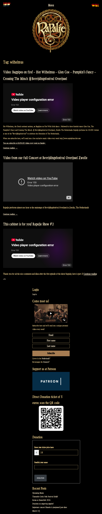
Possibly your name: (41, 462)
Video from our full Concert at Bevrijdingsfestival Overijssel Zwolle (45, 158)
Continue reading (10, 148)
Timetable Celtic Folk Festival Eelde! (45, 496)
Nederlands (45, 358)
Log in (34, 294)
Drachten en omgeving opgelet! (42, 504)
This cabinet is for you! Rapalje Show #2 (28, 224)
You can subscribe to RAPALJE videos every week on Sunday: (24, 143)
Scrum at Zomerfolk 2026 (41, 500)
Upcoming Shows (38, 493)
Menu (51, 5)
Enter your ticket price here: (44, 447)
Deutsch (46, 362)
